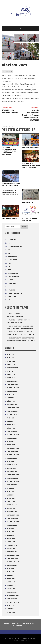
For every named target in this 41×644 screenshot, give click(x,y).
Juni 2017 (10, 572)
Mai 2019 (10, 495)
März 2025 (11, 364)
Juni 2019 (10, 492)
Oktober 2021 (12, 431)
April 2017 (11, 579)
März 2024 (11, 374)
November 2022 (13, 408)
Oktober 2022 (12, 411)
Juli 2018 (10, 528)
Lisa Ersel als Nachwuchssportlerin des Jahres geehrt (31, 165)
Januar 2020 (11, 468)
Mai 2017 (10, 575)
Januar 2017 (11, 589)
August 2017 (12, 565)
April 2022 (11, 425)
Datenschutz (28, 623)
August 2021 (12, 438)
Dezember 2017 (12, 552)
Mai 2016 (10, 609)
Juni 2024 (10, 371)
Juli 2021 (10, 441)
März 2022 (11, 428)
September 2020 (13, 455)
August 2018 (12, 525)
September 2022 (13, 414)
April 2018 (11, 538)
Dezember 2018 (12, 512)
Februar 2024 (12, 378)
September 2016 (13, 602)
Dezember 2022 (12, 405)
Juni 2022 (10, 418)
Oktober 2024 (12, 368)
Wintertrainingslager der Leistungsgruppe (11, 185)
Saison (10, 280)
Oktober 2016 (12, 599)
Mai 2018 (10, 535)
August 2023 (12, 391)
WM (9, 300)
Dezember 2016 (12, 592)
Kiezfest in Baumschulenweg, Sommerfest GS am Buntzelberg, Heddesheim (9, 151)
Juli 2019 (10, 488)
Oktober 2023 (12, 384)
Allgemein (12, 240)
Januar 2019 (11, 508)
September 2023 (13, 388)
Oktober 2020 (12, 451)
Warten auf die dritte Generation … (30, 219)
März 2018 (11, 542)
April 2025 (11, 361)
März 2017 (11, 582)
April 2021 (11, 445)
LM (9, 266)
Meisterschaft (14, 273)
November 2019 (13, 475)
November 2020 (13, 448)
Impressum (17, 626)
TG (9, 287)
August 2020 (12, 458)
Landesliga (12, 260)
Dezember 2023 (12, 381)
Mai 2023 (10, 398)
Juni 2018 (10, 532)
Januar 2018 (11, 548)
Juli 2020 (10, 461)
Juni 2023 (10, 394)
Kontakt (16, 623)
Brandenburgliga (15, 246)
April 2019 (11, 498)
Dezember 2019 (12, 471)
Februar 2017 (12, 585)
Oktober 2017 (12, 558)
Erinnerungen (27, 202)
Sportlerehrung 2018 (10, 218)
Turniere (11, 290)
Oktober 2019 (12, 478)
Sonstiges (12, 283)
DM (9, 250)
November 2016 (13, 595)
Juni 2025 (10, 358)
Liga (9, 263)
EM (9, 253)
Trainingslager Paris (30, 147)
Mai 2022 (10, 421)
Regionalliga (13, 276)
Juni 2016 (10, 605)
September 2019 (13, 481)
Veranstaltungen (15, 293)
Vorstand (12, 297)
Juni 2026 (10, 354)
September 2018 (13, 522)
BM (9, 243)
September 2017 (13, 562)
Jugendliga (12, 256)
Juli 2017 (10, 569)
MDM (9, 270)
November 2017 (13, 555)
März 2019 (11, 502)
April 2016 (11, 612)
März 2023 (11, 401)
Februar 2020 (12, 465)
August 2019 (12, 485)
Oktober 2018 (12, 518)
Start (6, 623)
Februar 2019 (12, 505)
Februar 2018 (12, 545)
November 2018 (13, 515)
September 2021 (13, 435)
